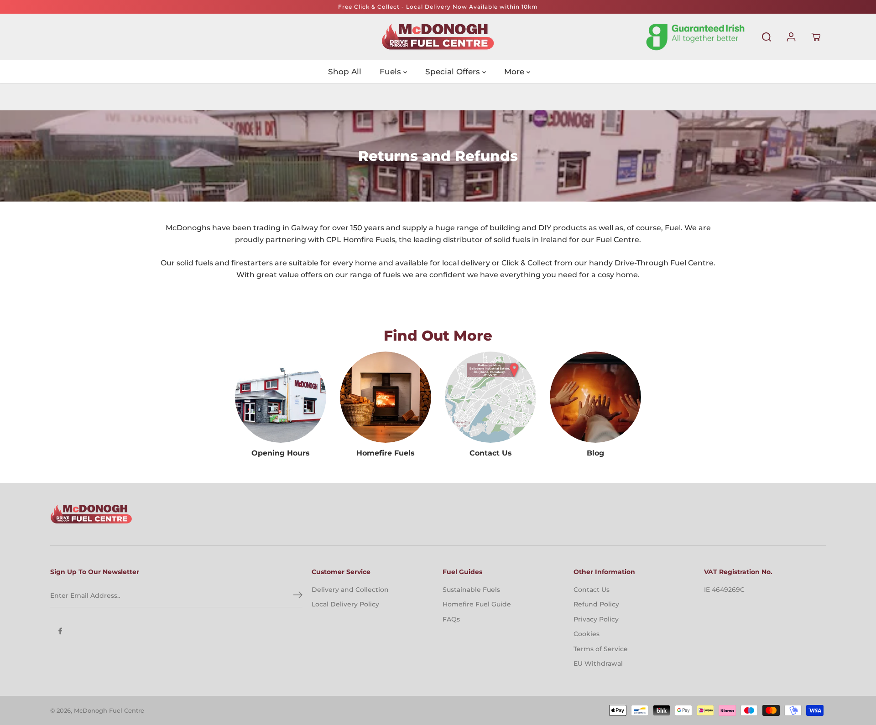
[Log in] (791, 37)
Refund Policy (596, 604)
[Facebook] (60, 631)
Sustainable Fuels (471, 589)
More (515, 71)
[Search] (766, 37)
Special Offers (453, 71)
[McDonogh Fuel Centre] (438, 36)
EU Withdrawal (598, 663)
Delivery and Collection (350, 589)
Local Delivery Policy (345, 604)
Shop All (344, 71)
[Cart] (816, 37)
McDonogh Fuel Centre (109, 710)
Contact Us (592, 589)
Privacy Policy (596, 619)
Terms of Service (601, 649)
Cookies (587, 634)
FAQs (451, 619)
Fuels (391, 71)
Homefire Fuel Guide (477, 604)
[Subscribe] (297, 596)
